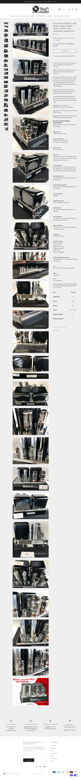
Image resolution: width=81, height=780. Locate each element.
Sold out (65, 50)
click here (59, 284)
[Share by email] (65, 327)
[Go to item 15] (6, 86)
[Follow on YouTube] (44, 766)
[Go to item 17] (6, 95)
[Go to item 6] (6, 45)
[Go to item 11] (6, 69)
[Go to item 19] (6, 105)
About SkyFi (15, 16)
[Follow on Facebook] (36, 766)
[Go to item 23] (6, 124)
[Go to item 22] (6, 119)
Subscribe (28, 760)
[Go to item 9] (6, 60)
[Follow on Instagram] (40, 766)
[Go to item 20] (6, 110)
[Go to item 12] (6, 73)
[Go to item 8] (6, 56)
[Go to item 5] (6, 40)
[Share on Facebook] (58, 327)
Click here (55, 105)
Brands (49, 16)
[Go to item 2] (6, 26)
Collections (24, 16)
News (32, 16)
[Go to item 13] (6, 77)
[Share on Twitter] (60, 327)
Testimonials (58, 16)
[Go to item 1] (6, 23)
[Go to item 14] (6, 81)
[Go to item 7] (6, 51)
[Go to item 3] (6, 30)
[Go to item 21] (6, 115)
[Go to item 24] (6, 129)
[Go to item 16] (6, 91)
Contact (67, 16)
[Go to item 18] (6, 100)
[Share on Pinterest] (63, 327)
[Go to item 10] (6, 65)
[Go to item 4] (6, 35)
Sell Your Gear (41, 16)
